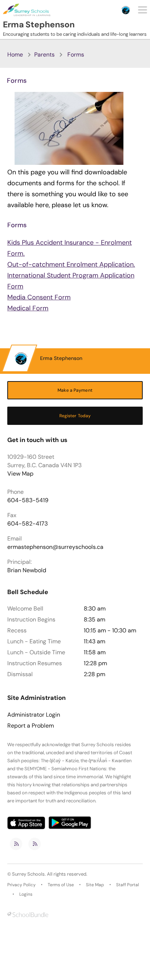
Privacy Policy (21, 885)
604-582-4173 (27, 523)
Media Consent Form (39, 297)
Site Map (95, 885)
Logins (25, 894)
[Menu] (142, 9)
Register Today (75, 416)
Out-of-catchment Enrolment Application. (71, 264)
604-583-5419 (27, 500)
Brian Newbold (26, 570)
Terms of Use (61, 885)
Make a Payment (75, 390)
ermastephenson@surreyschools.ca (55, 547)
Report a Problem (30, 725)
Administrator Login (33, 714)
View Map (20, 473)
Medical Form (27, 308)
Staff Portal (127, 885)
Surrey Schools (28, 874)
